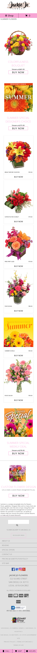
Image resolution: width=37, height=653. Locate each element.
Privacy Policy (9, 642)
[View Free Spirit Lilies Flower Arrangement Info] (18, 243)
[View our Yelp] (23, 570)
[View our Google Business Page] (16, 570)
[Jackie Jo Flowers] (18, 10)
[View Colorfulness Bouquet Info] (18, 41)
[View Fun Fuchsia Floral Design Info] (18, 287)
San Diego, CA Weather (9, 635)
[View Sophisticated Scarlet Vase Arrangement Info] (18, 198)
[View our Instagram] (20, 570)
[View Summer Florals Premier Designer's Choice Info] (18, 332)
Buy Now (18, 72)
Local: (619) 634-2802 (19, 585)
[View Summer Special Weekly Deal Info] (18, 422)
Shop (10, 15)
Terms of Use (18, 645)
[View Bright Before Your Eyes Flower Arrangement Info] (18, 153)
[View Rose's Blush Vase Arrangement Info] (18, 377)
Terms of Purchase (24, 642)
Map (19, 651)
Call (6, 651)
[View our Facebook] (13, 570)
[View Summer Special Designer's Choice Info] (18, 97)
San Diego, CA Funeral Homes (12, 628)
